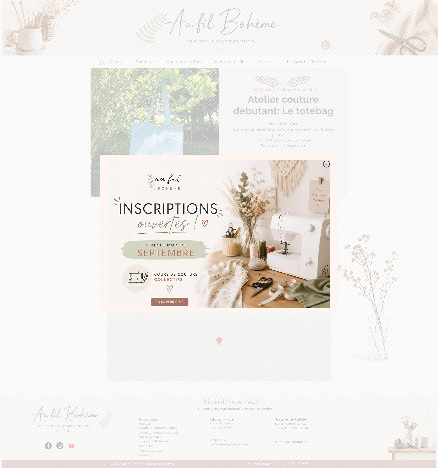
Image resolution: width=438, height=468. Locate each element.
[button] (326, 164)
